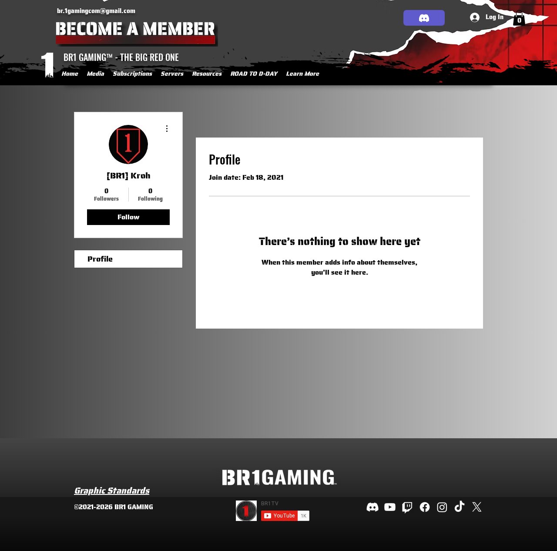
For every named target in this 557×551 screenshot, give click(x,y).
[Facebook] (424, 507)
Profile (100, 259)
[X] (476, 507)
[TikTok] (459, 507)
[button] (95, 73)
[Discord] (424, 18)
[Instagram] (442, 507)
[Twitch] (407, 507)
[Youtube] (389, 507)
